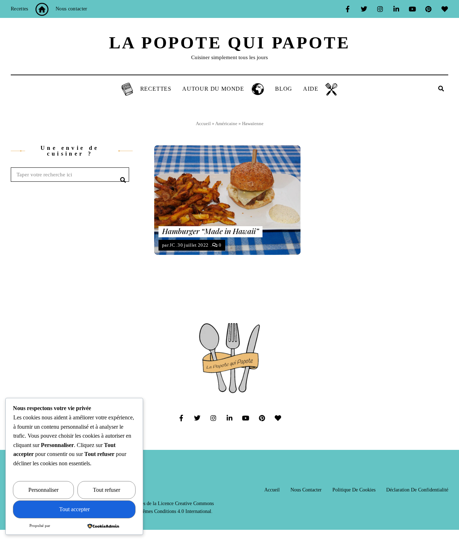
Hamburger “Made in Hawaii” (210, 231)
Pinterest (428, 9)
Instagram (380, 9)
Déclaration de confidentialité (417, 490)
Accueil (203, 123)
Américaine (226, 123)
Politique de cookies (353, 490)
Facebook (348, 9)
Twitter (364, 9)
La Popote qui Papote (229, 42)
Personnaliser (43, 490)
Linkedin (396, 9)
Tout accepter (74, 509)
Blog (283, 89)
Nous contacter (71, 8)
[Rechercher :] (70, 174)
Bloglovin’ (444, 9)
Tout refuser (106, 490)
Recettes (19, 8)
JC (172, 245)
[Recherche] (122, 174)
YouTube (412, 9)
